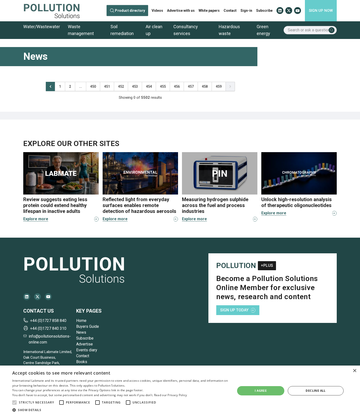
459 (219, 86)
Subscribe (264, 10)
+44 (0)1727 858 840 (48, 320)
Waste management (81, 30)
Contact (230, 10)
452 (121, 86)
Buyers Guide (87, 326)
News (81, 332)
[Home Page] (51, 11)
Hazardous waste (229, 30)
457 (191, 86)
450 (93, 86)
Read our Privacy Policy (170, 395)
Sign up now (321, 10)
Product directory (130, 10)
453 (135, 86)
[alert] (180, 391)
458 (205, 86)
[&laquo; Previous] (50, 86)
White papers (209, 10)
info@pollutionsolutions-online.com (50, 339)
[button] (14, 402)
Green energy (263, 30)
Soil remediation (122, 30)
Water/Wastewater (41, 26)
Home (81, 320)
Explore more (35, 219)
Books (81, 361)
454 (149, 86)
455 (163, 86)
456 (177, 86)
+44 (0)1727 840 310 (48, 328)
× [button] (354, 371)
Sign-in (246, 10)
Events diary (86, 350)
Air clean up (154, 30)
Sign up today (234, 310)
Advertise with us (181, 10)
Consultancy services (185, 30)
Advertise (84, 344)
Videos (157, 10)
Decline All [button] (315, 391)
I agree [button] (261, 391)
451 (107, 86)
